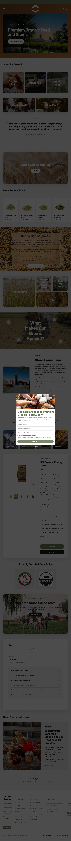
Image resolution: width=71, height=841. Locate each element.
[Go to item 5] (27, 496)
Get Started (33, 819)
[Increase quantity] (47, 540)
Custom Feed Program (36, 808)
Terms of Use (19, 819)
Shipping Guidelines (21, 808)
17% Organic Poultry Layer (51, 463)
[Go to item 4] (22, 496)
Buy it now (52, 552)
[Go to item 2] (10, 496)
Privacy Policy (19, 816)
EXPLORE (35, 170)
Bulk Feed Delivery (35, 802)
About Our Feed (34, 805)
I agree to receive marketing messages (7, 816)
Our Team (17, 805)
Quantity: (42, 536)
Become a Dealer (35, 816)
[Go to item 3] (16, 496)
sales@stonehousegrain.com (17, 662)
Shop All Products (20, 799)
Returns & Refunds (20, 822)
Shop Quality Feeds (16, 41)
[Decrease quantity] (42, 540)
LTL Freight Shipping (36, 814)
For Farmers (33, 799)
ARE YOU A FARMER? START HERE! (35, 1)
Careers (17, 811)
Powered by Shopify (23, 835)
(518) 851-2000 (13, 659)
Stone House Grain (45, 458)
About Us (17, 802)
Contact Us (18, 814)
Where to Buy (34, 811)
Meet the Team (35, 614)
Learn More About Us (35, 266)
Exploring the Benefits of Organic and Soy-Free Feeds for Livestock (54, 737)
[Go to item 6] (33, 496)
